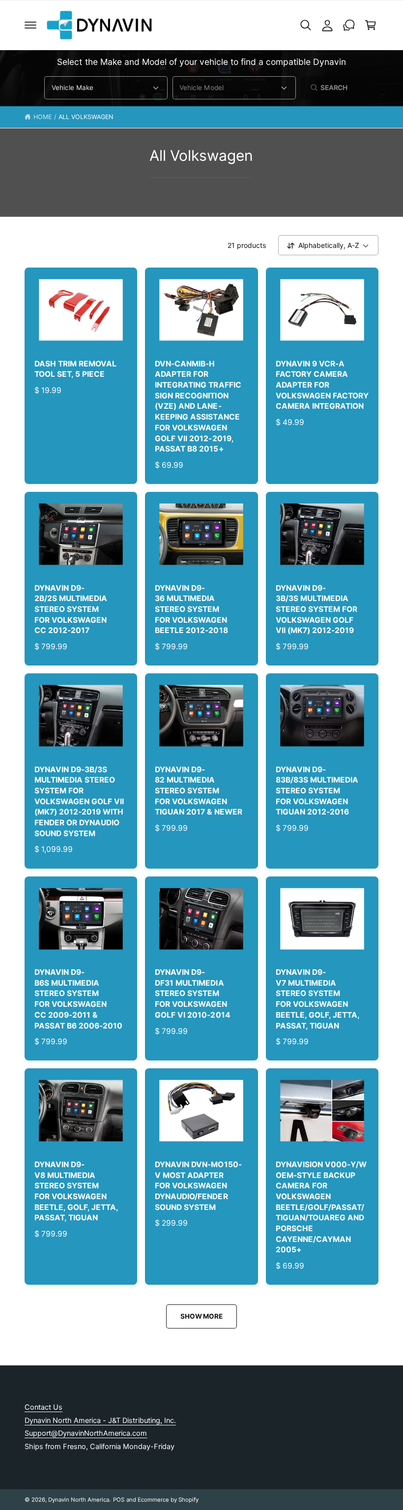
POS (118, 1499)
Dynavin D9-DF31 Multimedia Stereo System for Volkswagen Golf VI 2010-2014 (192, 993)
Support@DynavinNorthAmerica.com (86, 1433)
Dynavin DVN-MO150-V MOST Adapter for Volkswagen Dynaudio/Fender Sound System (198, 1186)
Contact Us (43, 1407)
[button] (30, 25)
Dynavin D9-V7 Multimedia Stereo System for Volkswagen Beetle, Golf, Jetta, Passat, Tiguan (318, 998)
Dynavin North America (78, 1499)
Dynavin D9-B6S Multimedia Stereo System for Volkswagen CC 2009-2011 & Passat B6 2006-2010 (78, 998)
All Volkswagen (85, 117)
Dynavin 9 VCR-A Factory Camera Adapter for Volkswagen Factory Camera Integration (322, 385)
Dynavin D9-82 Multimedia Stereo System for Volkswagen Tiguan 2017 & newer (198, 791)
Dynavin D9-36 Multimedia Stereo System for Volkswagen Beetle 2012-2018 (191, 609)
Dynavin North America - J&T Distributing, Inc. (100, 1420)
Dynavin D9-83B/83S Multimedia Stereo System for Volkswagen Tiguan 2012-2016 (317, 791)
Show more (201, 1316)
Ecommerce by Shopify (168, 1499)
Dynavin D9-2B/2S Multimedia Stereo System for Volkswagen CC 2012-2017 (70, 609)
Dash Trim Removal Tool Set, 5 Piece (75, 369)
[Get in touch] (349, 25)
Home (42, 117)
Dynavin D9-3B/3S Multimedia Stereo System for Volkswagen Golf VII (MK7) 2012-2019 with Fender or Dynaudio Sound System (79, 801)
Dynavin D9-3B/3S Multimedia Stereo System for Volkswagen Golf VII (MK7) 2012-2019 (316, 609)
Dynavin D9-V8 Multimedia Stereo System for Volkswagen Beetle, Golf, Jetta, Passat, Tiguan (76, 1191)
